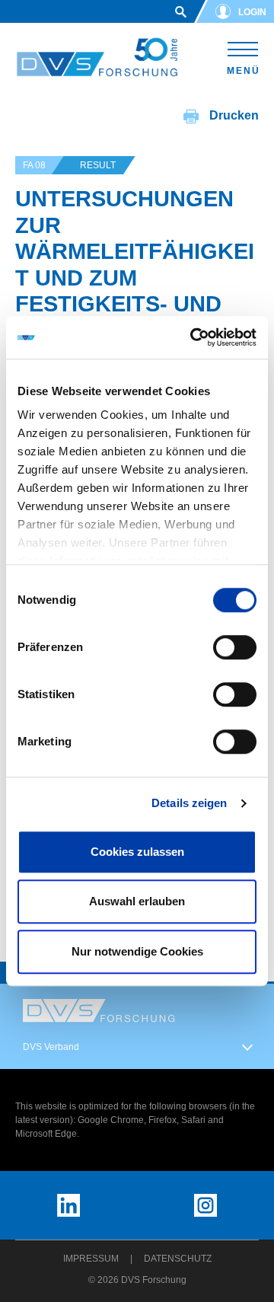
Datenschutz (178, 1258)
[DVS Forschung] (97, 57)
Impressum (91, 1258)
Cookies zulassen (137, 851)
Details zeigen (189, 802)
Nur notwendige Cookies (137, 951)
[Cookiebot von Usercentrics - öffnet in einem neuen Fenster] (193, 337)
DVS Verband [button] (51, 1047)
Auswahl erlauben (137, 901)
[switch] (234, 647)
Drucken (232, 115)
